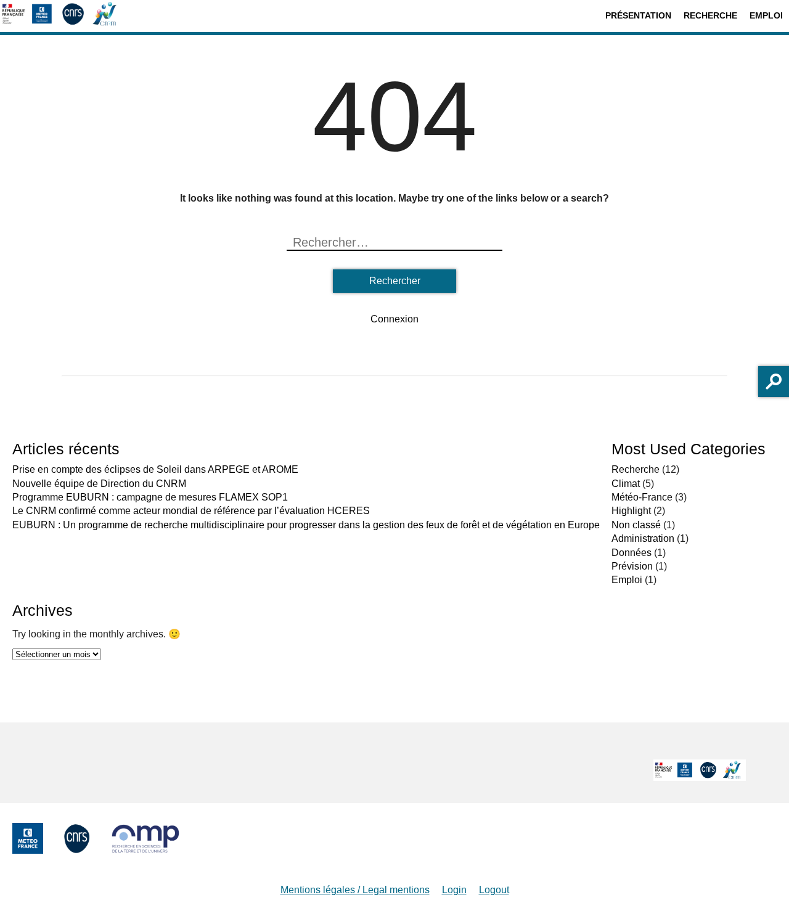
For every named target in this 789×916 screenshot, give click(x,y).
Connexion (394, 319)
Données (631, 552)
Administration (642, 538)
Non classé (636, 525)
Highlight (631, 510)
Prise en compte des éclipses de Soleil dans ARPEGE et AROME (155, 469)
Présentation (638, 15)
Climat (625, 483)
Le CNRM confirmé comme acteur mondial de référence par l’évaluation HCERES (191, 510)
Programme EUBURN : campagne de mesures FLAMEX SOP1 (150, 497)
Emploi (766, 15)
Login (454, 890)
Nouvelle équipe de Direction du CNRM (99, 483)
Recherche (710, 15)
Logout (494, 890)
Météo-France (641, 497)
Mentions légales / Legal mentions (355, 890)
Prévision (632, 566)
